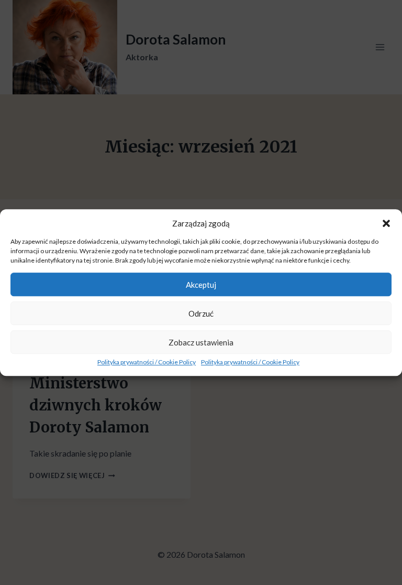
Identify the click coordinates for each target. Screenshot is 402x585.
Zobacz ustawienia (201, 342)
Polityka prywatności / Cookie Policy (146, 362)
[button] (386, 223)
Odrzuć (201, 313)
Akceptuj (201, 284)
